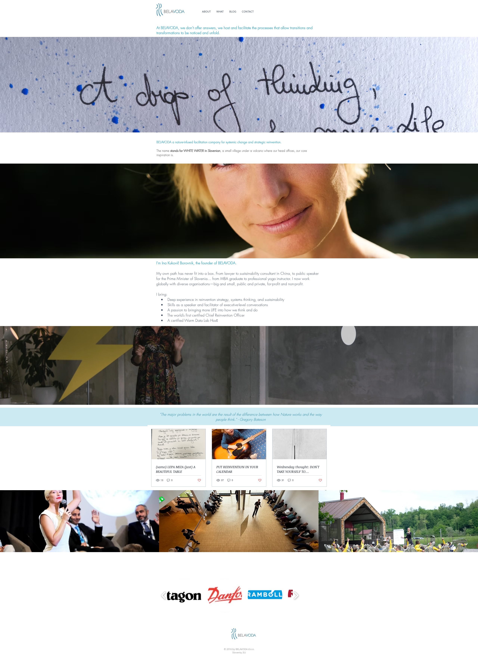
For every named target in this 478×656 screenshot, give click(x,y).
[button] (184, 595)
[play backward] (163, 595)
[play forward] (296, 595)
